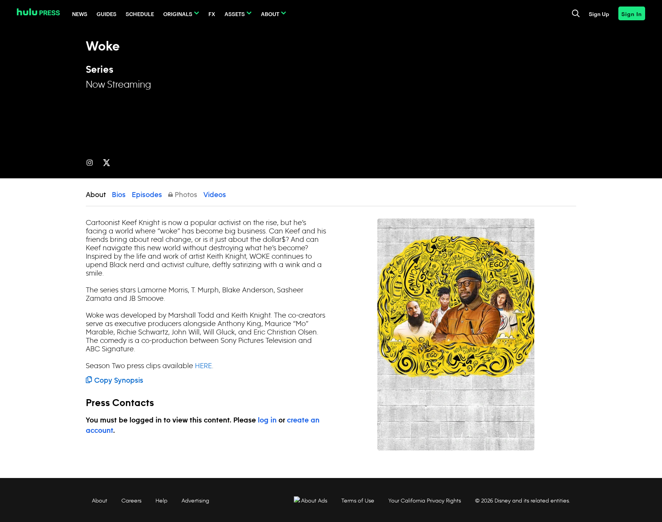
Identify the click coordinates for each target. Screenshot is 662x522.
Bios (119, 195)
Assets (234, 13)
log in (267, 420)
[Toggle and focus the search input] (576, 13)
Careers (131, 500)
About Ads (314, 500)
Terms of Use (357, 500)
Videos (214, 195)
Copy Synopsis (118, 381)
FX (211, 13)
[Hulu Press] (38, 11)
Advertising (195, 500)
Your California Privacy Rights (424, 500)
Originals (177, 13)
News (79, 13)
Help (161, 500)
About (270, 13)
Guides (106, 13)
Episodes (147, 195)
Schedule (140, 13)
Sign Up (599, 13)
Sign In (631, 13)
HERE (203, 365)
